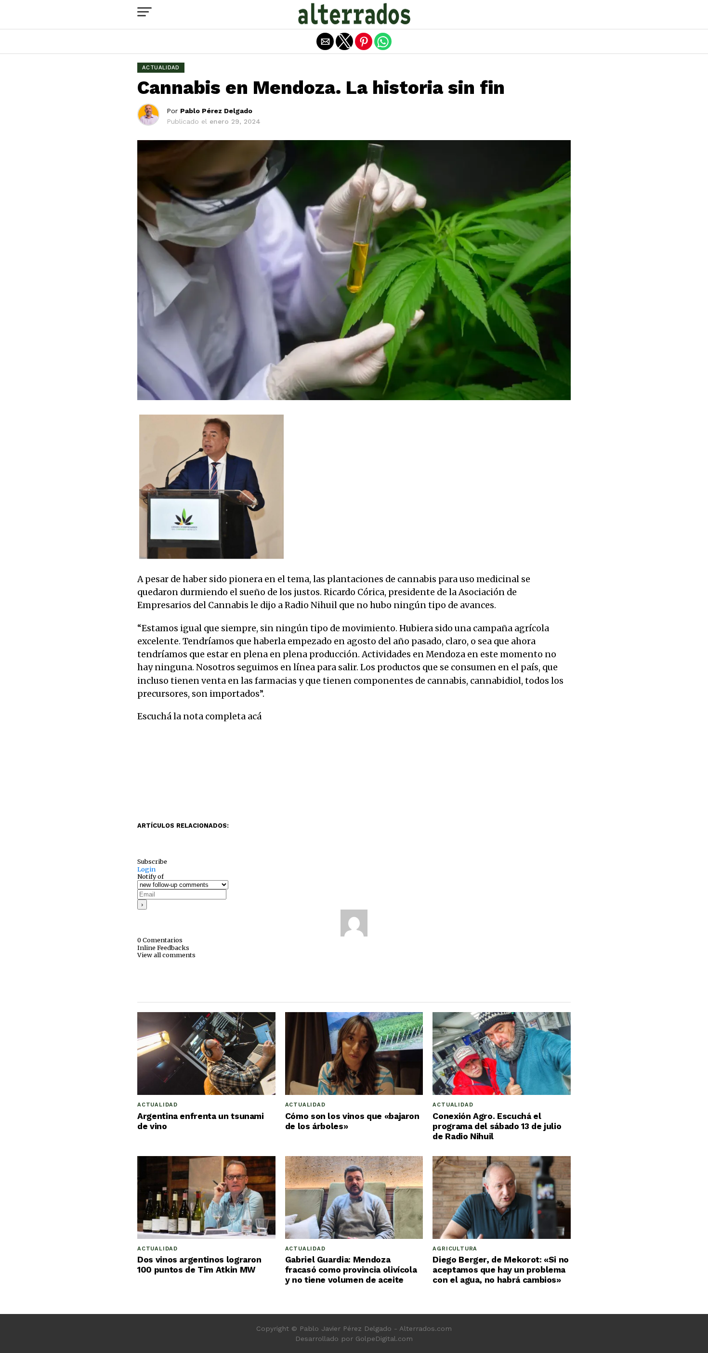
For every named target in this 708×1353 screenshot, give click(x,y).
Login (146, 869)
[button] (144, 12)
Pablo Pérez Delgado (216, 111)
